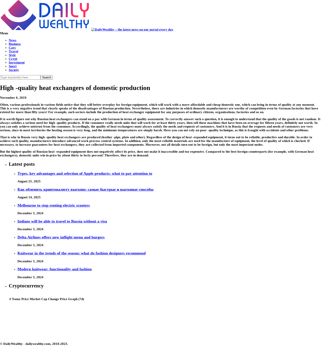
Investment (17, 62)
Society (14, 70)
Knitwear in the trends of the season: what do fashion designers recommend (81, 253)
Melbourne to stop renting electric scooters (53, 205)
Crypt (13, 58)
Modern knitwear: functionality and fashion (54, 269)
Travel (13, 51)
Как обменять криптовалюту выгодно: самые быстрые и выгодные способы (85, 189)
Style (12, 55)
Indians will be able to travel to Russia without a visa (62, 221)
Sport (13, 66)
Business (15, 44)
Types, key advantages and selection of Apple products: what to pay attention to (84, 173)
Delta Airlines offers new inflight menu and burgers (61, 237)
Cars (12, 47)
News (12, 40)
